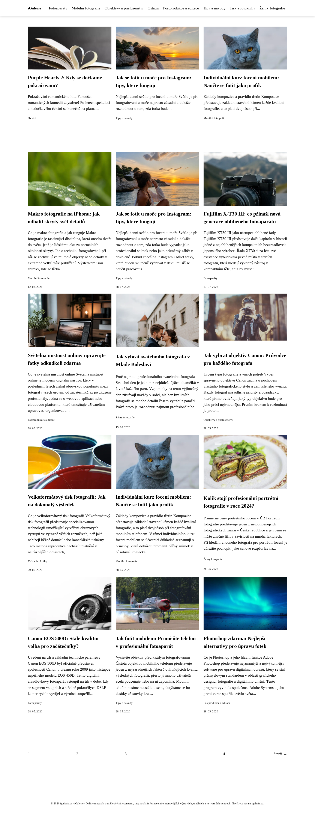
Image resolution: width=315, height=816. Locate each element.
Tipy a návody (214, 8)
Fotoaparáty (58, 8)
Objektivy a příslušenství (124, 8)
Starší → (280, 754)
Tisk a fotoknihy (242, 8)
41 (225, 754)
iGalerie (34, 8)
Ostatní (153, 8)
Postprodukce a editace (181, 8)
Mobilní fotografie (86, 8)
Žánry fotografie (272, 8)
